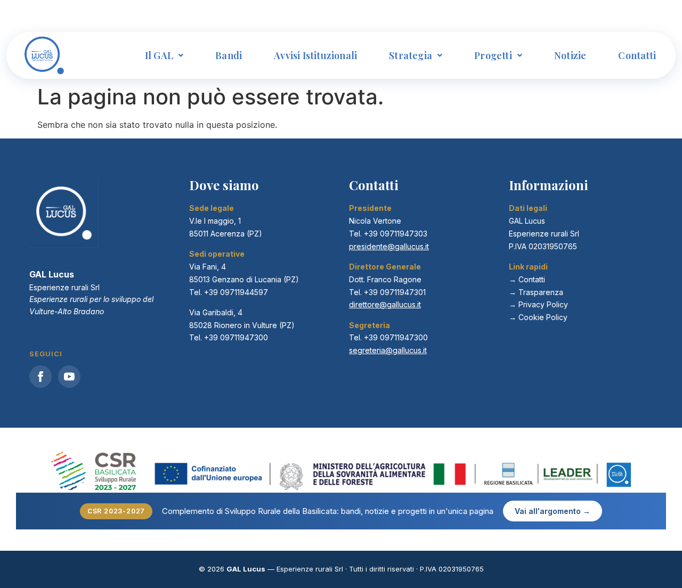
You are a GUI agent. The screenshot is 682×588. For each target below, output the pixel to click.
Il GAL (159, 55)
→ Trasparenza (536, 292)
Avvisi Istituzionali (315, 55)
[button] (164, 55)
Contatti (637, 55)
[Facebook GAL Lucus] (40, 376)
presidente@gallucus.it (389, 246)
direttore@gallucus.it (385, 304)
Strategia (410, 55)
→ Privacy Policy (538, 304)
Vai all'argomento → (552, 511)
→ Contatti (527, 279)
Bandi (228, 55)
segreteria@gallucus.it (388, 350)
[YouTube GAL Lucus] (69, 376)
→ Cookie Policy (538, 317)
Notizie (570, 55)
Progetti (493, 55)
